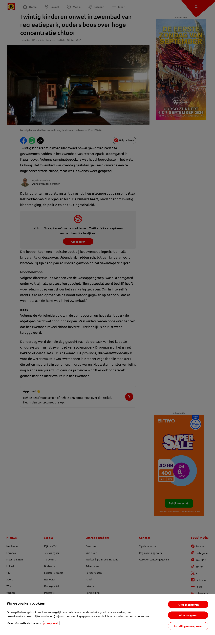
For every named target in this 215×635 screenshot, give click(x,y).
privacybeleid (51, 623)
